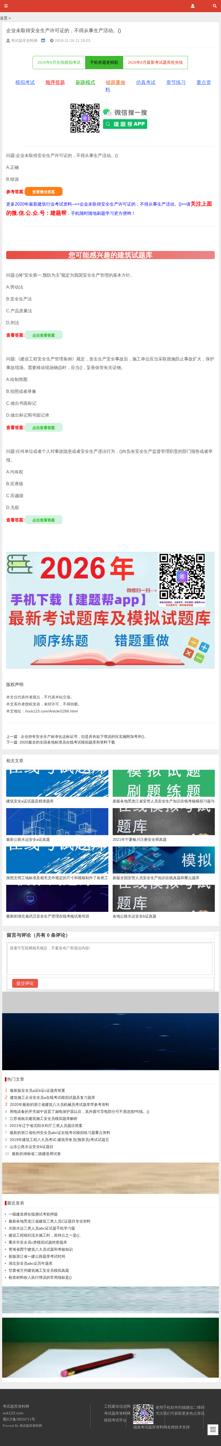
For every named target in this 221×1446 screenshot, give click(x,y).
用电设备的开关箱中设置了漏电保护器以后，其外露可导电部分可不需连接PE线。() (79, 1111)
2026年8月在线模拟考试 (59, 62)
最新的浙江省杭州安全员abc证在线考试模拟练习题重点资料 (60, 1132)
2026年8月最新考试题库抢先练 (155, 62)
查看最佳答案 (43, 192)
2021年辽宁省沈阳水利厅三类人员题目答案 (46, 1125)
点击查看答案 (43, 335)
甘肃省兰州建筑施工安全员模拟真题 (39, 1270)
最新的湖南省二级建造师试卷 (36, 1154)
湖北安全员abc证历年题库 (31, 1263)
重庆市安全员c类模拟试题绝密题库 (38, 1242)
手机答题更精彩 (104, 62)
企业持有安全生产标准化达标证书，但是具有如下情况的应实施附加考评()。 (77, 736)
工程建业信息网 (117, 1406)
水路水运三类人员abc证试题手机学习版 (42, 1228)
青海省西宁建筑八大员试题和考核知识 (41, 1249)
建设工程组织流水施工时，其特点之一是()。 (46, 1235)
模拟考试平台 (115, 1420)
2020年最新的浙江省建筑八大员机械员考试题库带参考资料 (59, 1104)
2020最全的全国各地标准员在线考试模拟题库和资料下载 (60, 742)
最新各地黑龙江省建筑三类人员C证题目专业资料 (50, 1221)
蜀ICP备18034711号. (19, 1419)
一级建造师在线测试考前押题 (33, 1214)
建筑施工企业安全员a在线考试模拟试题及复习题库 (52, 1097)
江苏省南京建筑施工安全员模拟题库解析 (44, 1118)
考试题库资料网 (30, 1426)
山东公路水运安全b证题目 (31, 1146)
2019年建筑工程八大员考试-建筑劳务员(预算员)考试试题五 (59, 1139)
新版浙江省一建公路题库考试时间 (37, 1256)
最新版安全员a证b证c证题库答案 (37, 1090)
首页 (4, 18)
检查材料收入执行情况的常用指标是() (40, 1277)
